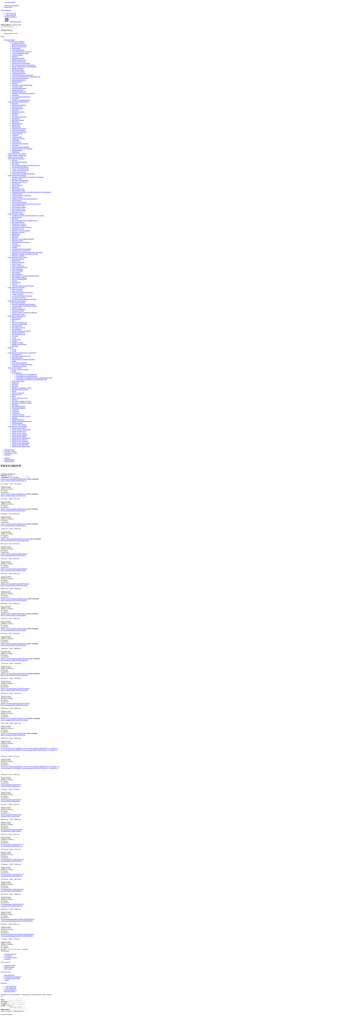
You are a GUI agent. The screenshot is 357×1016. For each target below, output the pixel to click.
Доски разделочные (18, 381)
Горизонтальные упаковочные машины (24, 306)
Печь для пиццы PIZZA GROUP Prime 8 (13, 645)
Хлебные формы (17, 423)
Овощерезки (16, 125)
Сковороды (15, 411)
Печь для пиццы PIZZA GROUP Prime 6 (13, 630)
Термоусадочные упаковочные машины (24, 312)
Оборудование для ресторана (17, 155)
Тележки (14, 341)
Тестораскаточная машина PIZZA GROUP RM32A (17, 921)
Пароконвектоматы (18, 58)
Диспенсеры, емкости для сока (21, 227)
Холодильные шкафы (18, 210)
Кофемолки (15, 235)
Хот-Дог (14, 284)
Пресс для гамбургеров (19, 279)
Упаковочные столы (18, 314)
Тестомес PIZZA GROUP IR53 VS (11, 906)
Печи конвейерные (18, 50)
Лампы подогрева (17, 90)
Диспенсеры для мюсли (19, 225)
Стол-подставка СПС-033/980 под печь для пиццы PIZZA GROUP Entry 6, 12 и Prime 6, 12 (29, 768)
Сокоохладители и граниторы (21, 195)
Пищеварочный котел (19, 80)
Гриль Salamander (17, 269)
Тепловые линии (17, 86)
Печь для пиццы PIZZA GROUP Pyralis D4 (14, 675)
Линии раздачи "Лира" (19, 428)
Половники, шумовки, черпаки (22, 403)
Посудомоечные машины (16, 158)
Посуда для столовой (15, 368)
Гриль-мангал (16, 272)
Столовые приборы (18, 414)
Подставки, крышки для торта (21, 401)
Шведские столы (17, 212)
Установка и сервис (10, 957)
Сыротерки (15, 140)
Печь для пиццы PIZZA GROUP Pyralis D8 (14, 690)
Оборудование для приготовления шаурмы (25, 276)
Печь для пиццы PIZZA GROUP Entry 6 (13, 510)
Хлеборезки (15, 152)
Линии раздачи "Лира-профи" (21, 429)
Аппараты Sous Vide (18, 43)
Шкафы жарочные (18, 68)
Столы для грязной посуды (20, 168)
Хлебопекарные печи (18, 73)
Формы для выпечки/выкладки (22, 421)
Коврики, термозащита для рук (22, 388)
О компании (8, 956)
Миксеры (15, 237)
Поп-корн (15, 244)
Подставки (15, 163)
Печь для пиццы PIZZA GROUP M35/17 (13, 555)
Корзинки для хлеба (18, 232)
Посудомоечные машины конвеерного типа (26, 165)
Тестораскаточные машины (20, 147)
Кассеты (14, 160)
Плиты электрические (19, 61)
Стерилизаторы (17, 137)
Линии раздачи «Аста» (19, 431)
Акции (6, 980)
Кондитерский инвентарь (20, 389)
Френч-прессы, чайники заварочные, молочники (27, 252)
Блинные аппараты (18, 259)
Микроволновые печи (19, 91)
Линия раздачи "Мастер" (20, 439)
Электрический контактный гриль (23, 286)
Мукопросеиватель (18, 120)
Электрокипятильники (19, 88)
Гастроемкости (17, 373)
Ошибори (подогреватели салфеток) (23, 93)
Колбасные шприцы (18, 112)
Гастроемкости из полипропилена (26, 376)
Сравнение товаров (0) (8, 474)
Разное (14, 361)
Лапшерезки (16, 118)
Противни (15, 404)
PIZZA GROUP (9, 461)
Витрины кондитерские (19, 182)
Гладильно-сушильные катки (21, 356)
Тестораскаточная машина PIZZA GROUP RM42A (17, 936)
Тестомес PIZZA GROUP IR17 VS (11, 846)
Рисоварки (15, 98)
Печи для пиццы (17, 289)
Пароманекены (16, 354)
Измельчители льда (18, 229)
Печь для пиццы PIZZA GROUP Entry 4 (13, 495)
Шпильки (15, 346)
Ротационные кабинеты (19, 363)
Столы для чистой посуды (20, 170)
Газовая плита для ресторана (21, 63)
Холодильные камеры (19, 207)
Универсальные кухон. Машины (22, 148)
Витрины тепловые (18, 262)
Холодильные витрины (19, 202)
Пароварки (15, 95)
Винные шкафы (17, 178)
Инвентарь (15, 383)
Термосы (14, 418)
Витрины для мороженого (20, 180)
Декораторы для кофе (18, 224)
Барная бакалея (16, 217)
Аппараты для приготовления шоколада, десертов (28, 215)
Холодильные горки (18, 205)
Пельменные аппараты (19, 128)
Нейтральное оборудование (17, 316)
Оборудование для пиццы (16, 287)
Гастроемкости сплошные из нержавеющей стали (31, 379)
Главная (6, 458)
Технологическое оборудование (18, 102)
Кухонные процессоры (19, 117)
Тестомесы (15, 145)
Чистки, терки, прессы (19, 424)
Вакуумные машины (18, 302)
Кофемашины (16, 234)
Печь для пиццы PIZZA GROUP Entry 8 (13, 525)
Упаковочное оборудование (17, 301)
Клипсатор (15, 110)
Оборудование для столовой (17, 153)
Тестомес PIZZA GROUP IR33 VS (11, 876)
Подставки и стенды (18, 327)
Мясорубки (15, 122)
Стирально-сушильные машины (22, 364)
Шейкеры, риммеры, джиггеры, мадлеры (25, 254)
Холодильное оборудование (17, 175)
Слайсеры (15, 135)
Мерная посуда (16, 394)
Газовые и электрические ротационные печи (26, 76)
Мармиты (15, 83)
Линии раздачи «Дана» (19, 433)
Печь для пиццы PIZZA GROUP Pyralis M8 (14, 720)
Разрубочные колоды (18, 334)
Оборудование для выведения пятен (23, 359)
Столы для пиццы (17, 294)
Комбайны (15, 113)
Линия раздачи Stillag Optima (21, 446)
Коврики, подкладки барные (21, 230)
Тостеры (14, 281)
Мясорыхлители (17, 123)
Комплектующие (17, 357)
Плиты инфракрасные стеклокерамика (24, 66)
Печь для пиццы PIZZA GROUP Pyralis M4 (14, 705)
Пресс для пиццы (17, 291)
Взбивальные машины (19, 105)
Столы (14, 337)
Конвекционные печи (19, 60)
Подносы (15, 399)
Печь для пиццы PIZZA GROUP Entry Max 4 (15, 540)
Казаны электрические (19, 46)
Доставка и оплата (10, 954)
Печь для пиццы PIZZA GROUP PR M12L (14, 585)
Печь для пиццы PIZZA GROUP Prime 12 (14, 600)
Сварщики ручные (18, 311)
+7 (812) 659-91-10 (10, 986)
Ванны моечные (17, 317)
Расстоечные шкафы (18, 71)
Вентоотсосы (16, 319)
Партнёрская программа (12, 978)
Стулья (14, 351)
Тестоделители (16, 142)
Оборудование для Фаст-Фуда (18, 257)
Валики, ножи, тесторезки (20, 369)
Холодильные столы (18, 209)
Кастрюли (15, 384)
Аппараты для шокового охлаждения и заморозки (28, 177)
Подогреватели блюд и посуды (21, 51)
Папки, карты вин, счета (20, 398)
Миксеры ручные (17, 240)
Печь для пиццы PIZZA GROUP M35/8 (13, 570)
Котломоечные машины (19, 162)
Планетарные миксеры (19, 132)
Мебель (10, 347)
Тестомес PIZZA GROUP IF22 (10, 786)
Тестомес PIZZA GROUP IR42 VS (11, 891)
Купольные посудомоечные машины (23, 173)
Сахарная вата (16, 245)
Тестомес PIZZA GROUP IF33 (10, 801)
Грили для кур (16, 264)
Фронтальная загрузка (19, 172)
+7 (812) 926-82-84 (10, 988)
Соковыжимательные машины (21, 249)
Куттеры (14, 115)
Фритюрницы (16, 282)
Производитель (9, 459)
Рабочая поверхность (18, 332)
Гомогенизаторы (17, 107)
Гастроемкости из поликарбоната (26, 374)
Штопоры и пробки (18, 255)
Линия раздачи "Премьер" (20, 441)
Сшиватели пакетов (18, 138)
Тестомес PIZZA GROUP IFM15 (11, 831)
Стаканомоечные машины (20, 167)
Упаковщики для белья (19, 366)
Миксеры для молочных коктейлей (23, 239)
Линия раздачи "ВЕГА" (19, 436)
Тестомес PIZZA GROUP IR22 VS (11, 861)
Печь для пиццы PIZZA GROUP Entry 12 (14, 480)
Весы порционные (18, 222)
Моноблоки (15, 187)
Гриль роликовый (17, 270)
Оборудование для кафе (15, 157)
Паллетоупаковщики (18, 309)
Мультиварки (16, 48)
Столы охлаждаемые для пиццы (22, 296)
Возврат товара (9, 967)
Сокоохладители (17, 194)
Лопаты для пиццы (18, 393)
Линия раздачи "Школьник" (21, 443)
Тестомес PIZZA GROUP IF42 (10, 816)
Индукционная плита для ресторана (23, 65)
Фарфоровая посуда (18, 419)
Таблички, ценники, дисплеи (21, 416)
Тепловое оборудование (16, 41)
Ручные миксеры (17, 133)
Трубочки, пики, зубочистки (21, 250)
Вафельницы (16, 260)
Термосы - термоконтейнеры (21, 100)
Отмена (3, 1014)
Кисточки (15, 386)
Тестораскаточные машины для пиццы (24, 299)
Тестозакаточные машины (20, 143)
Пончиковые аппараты (19, 277)
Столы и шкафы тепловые (20, 53)
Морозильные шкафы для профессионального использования (31, 192)
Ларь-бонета (16, 183)
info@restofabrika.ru (10, 990)
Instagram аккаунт (10, 991)
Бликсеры (15, 103)
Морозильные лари (18, 189)
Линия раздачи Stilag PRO (20, 444)
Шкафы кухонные (17, 342)
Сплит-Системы (17, 197)
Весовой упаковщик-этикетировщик (23, 304)
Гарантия (7, 959)
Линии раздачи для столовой (17, 426)
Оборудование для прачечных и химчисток (22, 352)
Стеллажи (15, 336)
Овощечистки (16, 127)
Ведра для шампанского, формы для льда (25, 220)
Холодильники (16, 200)
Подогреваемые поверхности (21, 97)
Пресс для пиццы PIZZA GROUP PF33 (13, 735)
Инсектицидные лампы (19, 324)
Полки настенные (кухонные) (21, 331)
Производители (9, 975)
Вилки (14, 371)
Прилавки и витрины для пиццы (22, 292)
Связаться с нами (9, 965)
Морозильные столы (18, 190)
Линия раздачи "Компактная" (21, 438)
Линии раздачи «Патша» (20, 434)
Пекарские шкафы (18, 70)
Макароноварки (17, 81)
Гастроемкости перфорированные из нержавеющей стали (34, 378)
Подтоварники (16, 329)
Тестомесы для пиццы (19, 297)
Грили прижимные (18, 265)
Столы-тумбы (16, 339)
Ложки (14, 391)
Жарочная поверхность (19, 45)
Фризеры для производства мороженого (24, 199)
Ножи (14, 396)
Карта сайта (8, 969)
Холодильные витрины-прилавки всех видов (26, 204)
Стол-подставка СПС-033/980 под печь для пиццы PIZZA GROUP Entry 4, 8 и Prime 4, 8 (29, 750)
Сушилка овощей (17, 55)
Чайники (15, 56)
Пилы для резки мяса (18, 130)
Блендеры (15, 219)
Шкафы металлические (19, 344)
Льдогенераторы (17, 185)
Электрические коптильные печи (22, 75)
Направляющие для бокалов (21, 242)
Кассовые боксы (17, 326)
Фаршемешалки (17, 150)
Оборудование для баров (16, 214)
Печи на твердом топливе (20, 78)
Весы (13, 321)
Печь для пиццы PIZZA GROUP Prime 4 (13, 615)
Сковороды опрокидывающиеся (22, 85)
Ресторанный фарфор (18, 408)
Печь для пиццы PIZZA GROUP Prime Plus (14, 660)
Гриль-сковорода (17, 274)
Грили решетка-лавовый (19, 267)
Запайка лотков (17, 307)
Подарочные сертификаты (12, 977)
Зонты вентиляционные (19, 322)
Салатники (15, 409)
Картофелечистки (17, 108)
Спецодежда (16, 413)
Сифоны (14, 247)
